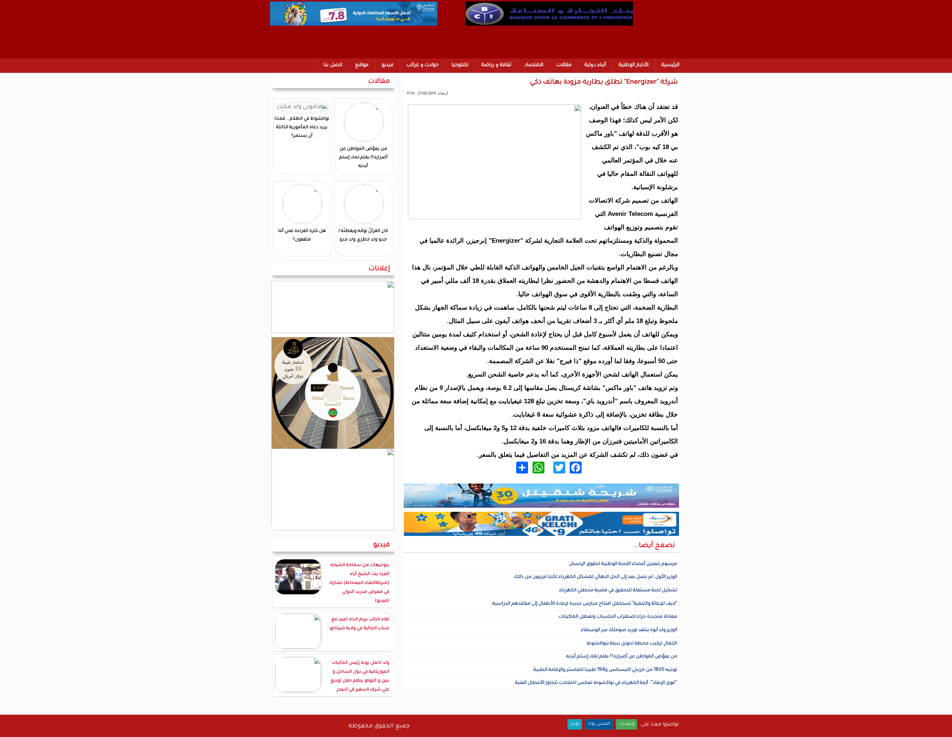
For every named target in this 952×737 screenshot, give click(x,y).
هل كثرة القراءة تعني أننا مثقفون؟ (302, 235)
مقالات (564, 65)
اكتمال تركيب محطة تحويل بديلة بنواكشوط (631, 643)
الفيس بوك (599, 724)
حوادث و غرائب (422, 65)
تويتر (574, 724)
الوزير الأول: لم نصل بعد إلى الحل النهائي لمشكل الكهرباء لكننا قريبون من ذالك (595, 577)
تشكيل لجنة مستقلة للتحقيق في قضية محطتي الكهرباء (618, 590)
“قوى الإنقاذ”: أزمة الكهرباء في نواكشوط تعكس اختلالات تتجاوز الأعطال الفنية (596, 683)
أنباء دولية (595, 65)
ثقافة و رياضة (496, 65)
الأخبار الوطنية (634, 65)
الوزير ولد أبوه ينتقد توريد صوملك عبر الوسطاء (629, 630)
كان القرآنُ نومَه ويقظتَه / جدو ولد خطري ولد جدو (363, 235)
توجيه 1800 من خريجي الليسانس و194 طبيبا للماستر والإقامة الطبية (605, 670)
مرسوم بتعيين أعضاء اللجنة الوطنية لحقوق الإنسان (623, 564)
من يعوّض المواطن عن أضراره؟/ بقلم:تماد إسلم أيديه (621, 656)
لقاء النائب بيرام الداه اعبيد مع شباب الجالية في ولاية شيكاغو (359, 624)
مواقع (362, 65)
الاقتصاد (533, 65)
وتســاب (626, 724)
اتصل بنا (333, 65)
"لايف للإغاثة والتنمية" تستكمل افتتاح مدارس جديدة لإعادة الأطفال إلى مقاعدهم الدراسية (584, 604)
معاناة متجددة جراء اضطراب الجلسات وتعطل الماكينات (618, 617)
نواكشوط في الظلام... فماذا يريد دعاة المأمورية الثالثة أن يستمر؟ (301, 128)
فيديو (387, 65)
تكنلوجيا (460, 65)
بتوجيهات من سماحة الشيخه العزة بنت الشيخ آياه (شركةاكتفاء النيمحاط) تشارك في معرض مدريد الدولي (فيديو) (359, 583)
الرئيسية (670, 65)
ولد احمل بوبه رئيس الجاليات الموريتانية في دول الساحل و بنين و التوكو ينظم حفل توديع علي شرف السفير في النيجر (360, 676)
